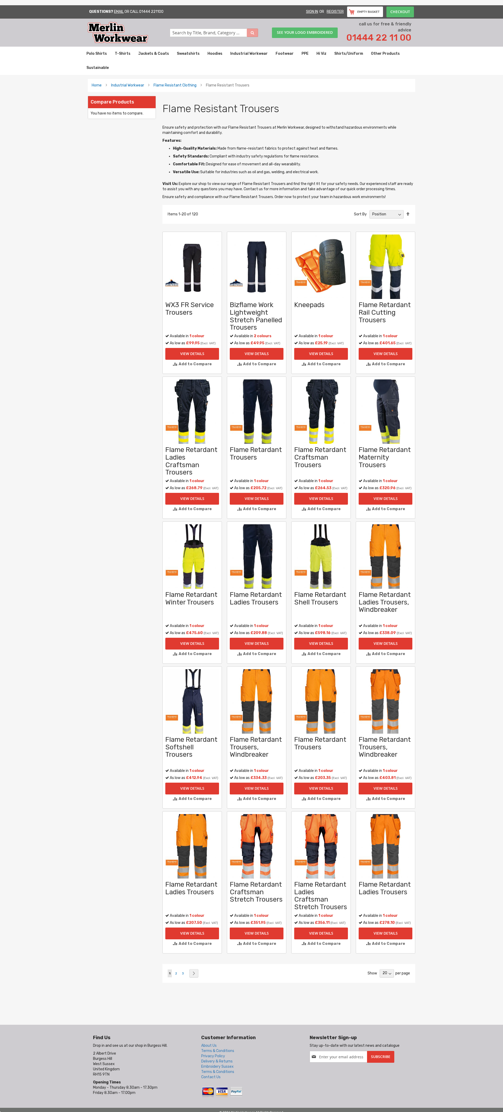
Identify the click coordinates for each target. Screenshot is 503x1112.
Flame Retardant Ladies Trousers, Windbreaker (385, 602)
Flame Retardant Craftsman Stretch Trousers (256, 891)
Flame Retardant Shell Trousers (320, 598)
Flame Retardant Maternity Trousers (385, 457)
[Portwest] (171, 283)
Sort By (360, 214)
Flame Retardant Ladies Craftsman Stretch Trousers (320, 895)
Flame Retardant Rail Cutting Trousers (385, 312)
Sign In (312, 11)
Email (119, 11)
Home (97, 85)
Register (335, 11)
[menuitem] (97, 53)
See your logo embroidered (305, 32)
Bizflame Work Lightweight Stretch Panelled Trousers (256, 316)
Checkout (400, 11)
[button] (192, 364)
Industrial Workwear (127, 85)
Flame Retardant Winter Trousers (191, 598)
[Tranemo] (300, 283)
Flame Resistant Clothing (175, 85)
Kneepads (309, 305)
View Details (192, 353)
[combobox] (214, 33)
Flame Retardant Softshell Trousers (191, 747)
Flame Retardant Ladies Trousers (256, 598)
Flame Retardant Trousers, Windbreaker (256, 747)
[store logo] (129, 32)
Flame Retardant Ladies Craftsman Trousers (191, 461)
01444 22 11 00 (378, 37)
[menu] (251, 61)
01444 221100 (151, 11)
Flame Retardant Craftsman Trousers (320, 457)
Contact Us (211, 1077)
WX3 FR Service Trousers (189, 309)
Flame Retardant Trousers (256, 453)
